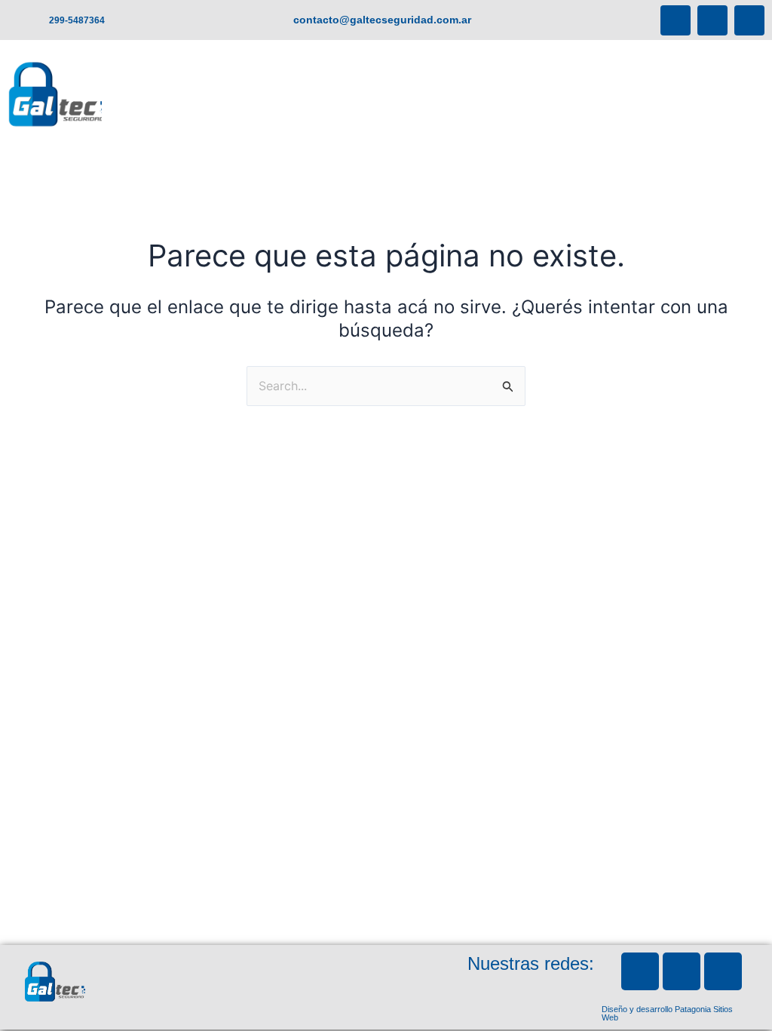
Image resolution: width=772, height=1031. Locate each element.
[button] (605, 123)
